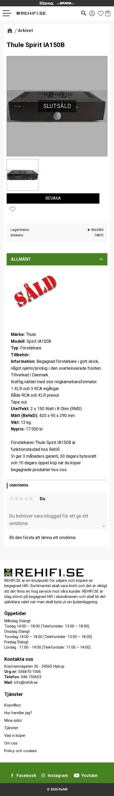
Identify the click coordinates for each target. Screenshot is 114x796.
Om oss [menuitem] (10, 743)
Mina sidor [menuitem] (13, 720)
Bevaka (53, 198)
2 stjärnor (16, 498)
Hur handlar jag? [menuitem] (18, 713)
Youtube (89, 775)
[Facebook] (12, 775)
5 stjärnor (30, 498)
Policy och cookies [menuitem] (20, 751)
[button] (9, 13)
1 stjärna (11, 498)
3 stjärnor (21, 498)
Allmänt (21, 259)
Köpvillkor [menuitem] (12, 705)
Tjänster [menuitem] (13, 694)
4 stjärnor (26, 498)
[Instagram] (43, 775)
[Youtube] (76, 775)
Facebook (26, 775)
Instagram (58, 775)
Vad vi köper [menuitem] (14, 735)
